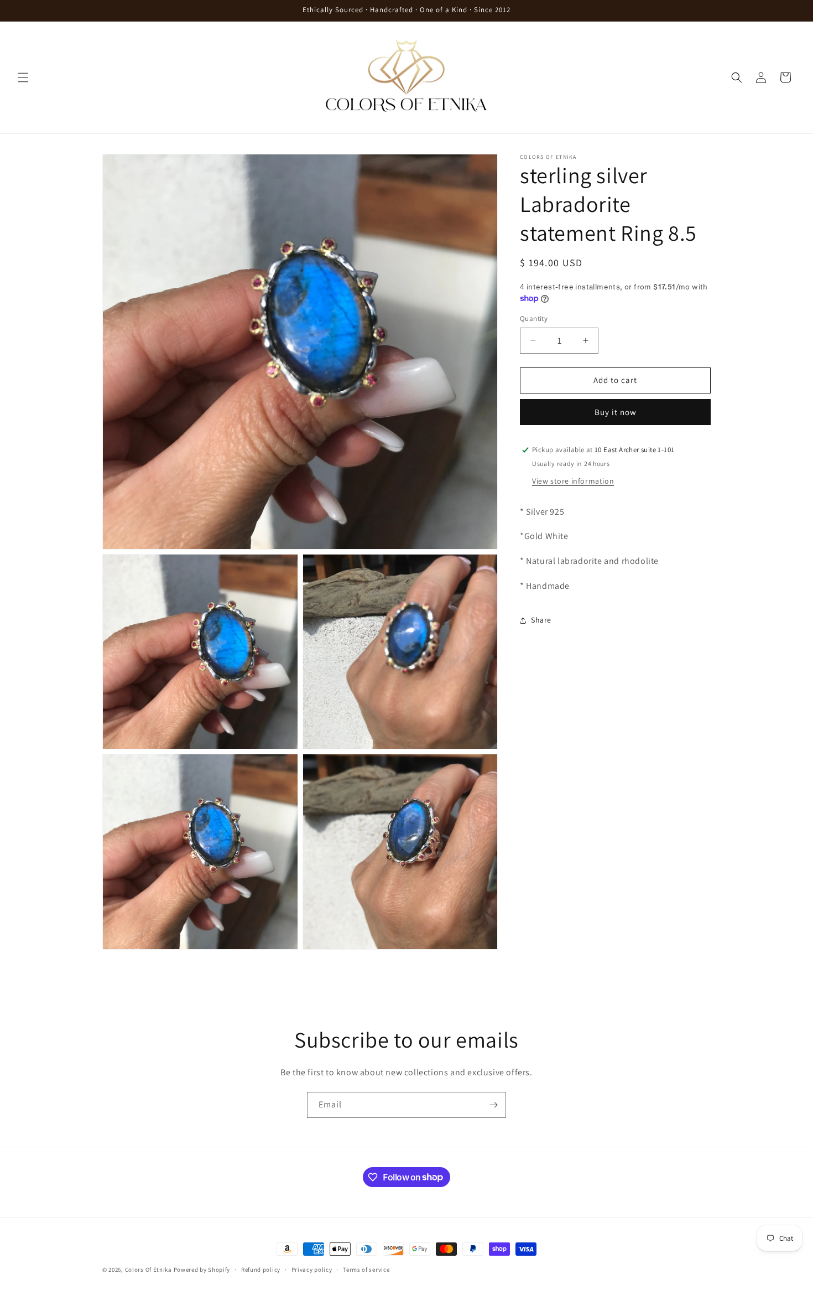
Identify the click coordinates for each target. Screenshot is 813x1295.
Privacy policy (311, 1269)
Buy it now (616, 412)
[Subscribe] (493, 1105)
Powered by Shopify (202, 1269)
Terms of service (366, 1269)
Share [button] (541, 620)
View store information (573, 481)
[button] (23, 77)
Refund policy (260, 1269)
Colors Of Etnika (148, 1269)
